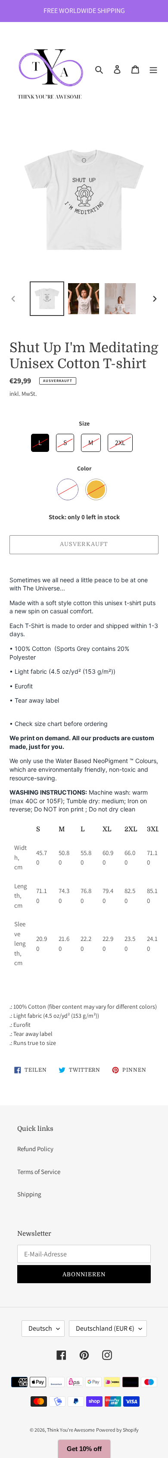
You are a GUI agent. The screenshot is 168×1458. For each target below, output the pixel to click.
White (67, 489)
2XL (120, 440)
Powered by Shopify (117, 1429)
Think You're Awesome (71, 1429)
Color (84, 468)
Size (84, 423)
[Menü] (153, 69)
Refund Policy (35, 1149)
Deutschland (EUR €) (105, 1328)
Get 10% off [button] (84, 1448)
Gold (96, 489)
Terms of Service (38, 1172)
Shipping (29, 1194)
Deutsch (40, 1328)
